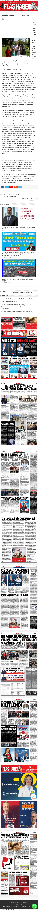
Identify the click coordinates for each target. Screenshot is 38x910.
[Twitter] (21, 904)
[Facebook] (20, 904)
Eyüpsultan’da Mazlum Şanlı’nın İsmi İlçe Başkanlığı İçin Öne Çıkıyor (18, 298)
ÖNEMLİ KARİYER (5, 308)
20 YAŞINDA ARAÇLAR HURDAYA (28, 199)
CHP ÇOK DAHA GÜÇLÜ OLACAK (9, 301)
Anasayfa (2, 10)
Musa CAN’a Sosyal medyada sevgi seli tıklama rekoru (11, 195)
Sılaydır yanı (9, 10)
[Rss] (16, 904)
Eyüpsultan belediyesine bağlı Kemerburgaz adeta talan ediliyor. (17, 311)
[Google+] (18, 904)
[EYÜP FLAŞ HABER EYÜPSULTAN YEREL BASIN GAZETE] (19, 6)
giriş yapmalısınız (27, 292)
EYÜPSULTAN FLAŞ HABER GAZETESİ (19, 902)
